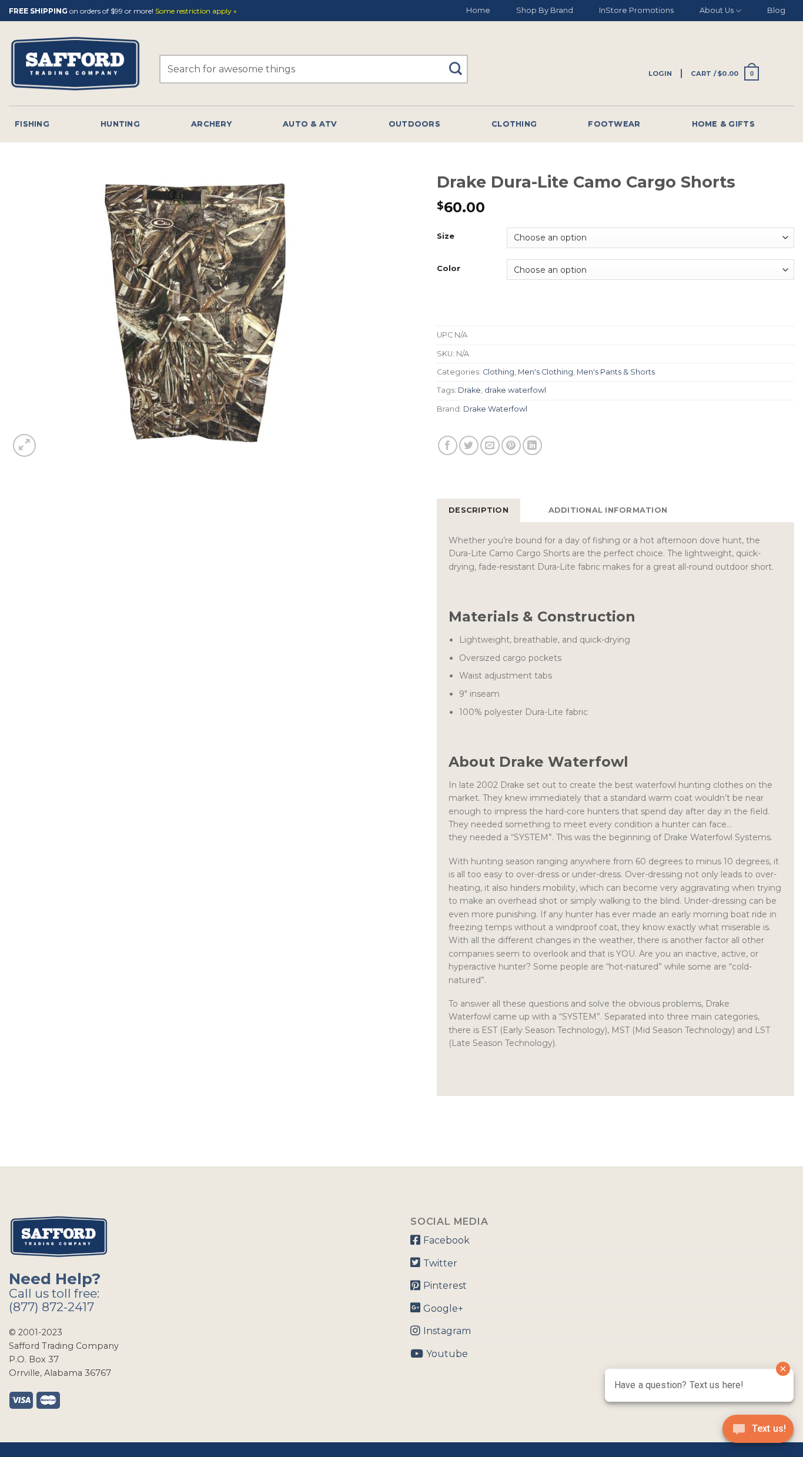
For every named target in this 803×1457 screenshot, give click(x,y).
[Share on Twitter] (469, 445)
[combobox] (313, 69)
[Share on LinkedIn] (532, 445)
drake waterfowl (515, 390)
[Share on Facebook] (447, 445)
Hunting (120, 123)
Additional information (608, 510)
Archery (211, 123)
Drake (469, 390)
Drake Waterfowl (495, 409)
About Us (717, 10)
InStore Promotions (636, 10)
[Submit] (460, 63)
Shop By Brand (544, 10)
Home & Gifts (723, 123)
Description (478, 510)
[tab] (478, 510)
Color (448, 269)
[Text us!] (758, 1432)
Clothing (514, 123)
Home (478, 10)
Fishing (32, 123)
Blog (776, 10)
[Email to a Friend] (490, 445)
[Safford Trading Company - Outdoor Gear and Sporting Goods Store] (75, 63)
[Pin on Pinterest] (511, 445)
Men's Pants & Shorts (616, 371)
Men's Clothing (545, 371)
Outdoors (414, 123)
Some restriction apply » (196, 11)
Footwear (614, 123)
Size (445, 236)
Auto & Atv (310, 123)
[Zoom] (24, 445)
